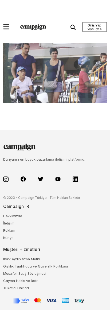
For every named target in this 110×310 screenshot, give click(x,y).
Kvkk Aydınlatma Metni (21, 259)
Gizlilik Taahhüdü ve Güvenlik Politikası (35, 266)
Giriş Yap (94, 25)
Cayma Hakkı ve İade (20, 280)
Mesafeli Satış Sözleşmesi (24, 273)
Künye (8, 237)
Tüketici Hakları (16, 288)
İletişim (8, 223)
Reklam (9, 230)
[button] (6, 27)
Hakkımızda (12, 216)
